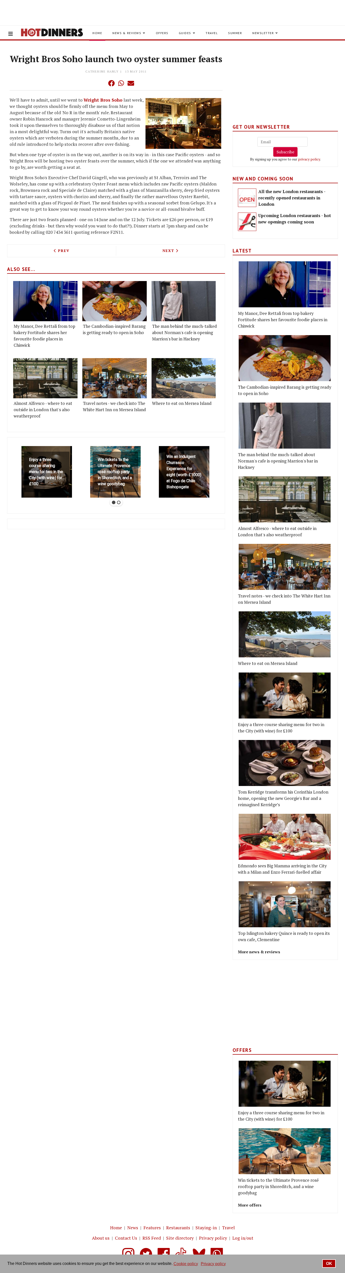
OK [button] (329, 1263)
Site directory (180, 1238)
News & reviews (126, 33)
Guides (185, 33)
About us (101, 1238)
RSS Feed (151, 1238)
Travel (212, 33)
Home (97, 33)
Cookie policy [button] (186, 1264)
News (132, 1228)
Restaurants (178, 1228)
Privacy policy (213, 1238)
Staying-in (206, 1228)
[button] (101, 83)
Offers (162, 33)
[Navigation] (10, 34)
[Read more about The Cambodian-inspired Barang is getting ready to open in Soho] (114, 301)
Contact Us (126, 1238)
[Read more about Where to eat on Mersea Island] (184, 378)
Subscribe (285, 152)
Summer (235, 33)
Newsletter (263, 33)
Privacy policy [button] (213, 1264)
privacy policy (309, 159)
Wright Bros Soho (103, 100)
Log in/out (242, 1238)
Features (152, 1228)
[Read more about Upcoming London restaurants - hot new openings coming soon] (247, 222)
